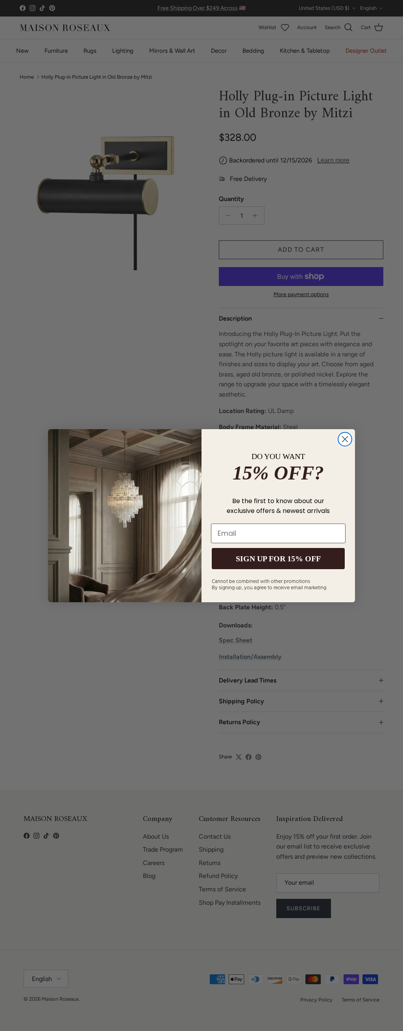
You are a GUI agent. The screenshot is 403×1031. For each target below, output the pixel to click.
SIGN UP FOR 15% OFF (278, 558)
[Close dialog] (345, 439)
